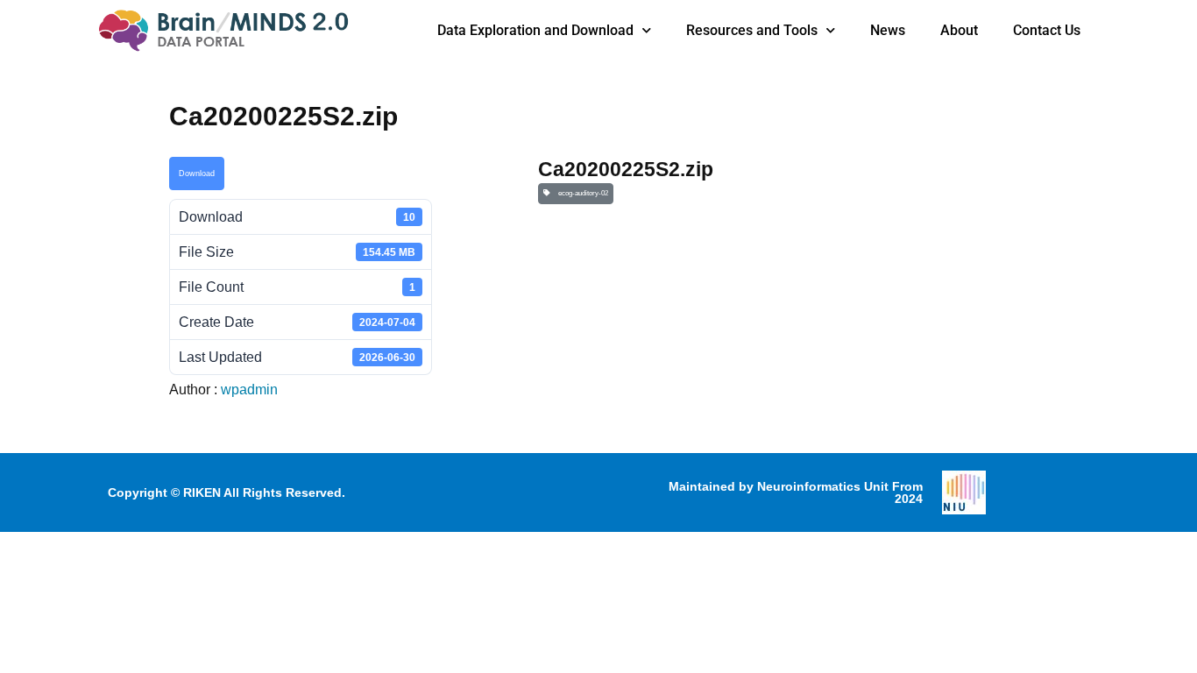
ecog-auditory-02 (581, 193)
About (959, 30)
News (887, 30)
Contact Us (1046, 30)
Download (197, 173)
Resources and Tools (752, 30)
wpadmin (249, 389)
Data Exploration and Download (535, 30)
